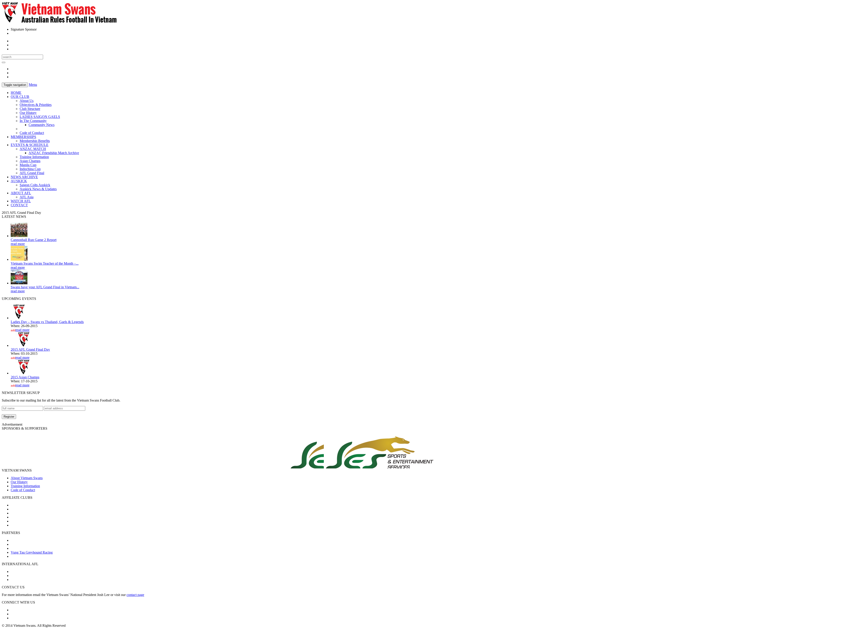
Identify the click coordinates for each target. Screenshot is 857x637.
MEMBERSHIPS (23, 137)
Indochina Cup (30, 169)
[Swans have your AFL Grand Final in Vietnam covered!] (19, 283)
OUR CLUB (20, 97)
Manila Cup (28, 165)
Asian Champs (30, 161)
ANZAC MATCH (33, 149)
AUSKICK (19, 181)
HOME (16, 93)
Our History (28, 113)
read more (18, 244)
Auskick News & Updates (38, 189)
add (13, 330)
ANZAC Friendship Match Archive (54, 153)
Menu (33, 85)
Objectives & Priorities (36, 105)
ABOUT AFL (21, 193)
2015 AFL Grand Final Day (30, 349)
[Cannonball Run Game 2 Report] (19, 236)
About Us (26, 101)
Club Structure (30, 109)
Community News (41, 125)
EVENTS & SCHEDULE (29, 145)
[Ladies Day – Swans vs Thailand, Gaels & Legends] (19, 318)
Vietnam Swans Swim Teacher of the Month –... (45, 263)
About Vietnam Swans (27, 478)
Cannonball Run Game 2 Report (33, 240)
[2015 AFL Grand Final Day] (23, 345)
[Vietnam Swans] (59, 22)
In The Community (33, 121)
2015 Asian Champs (25, 377)
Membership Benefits (35, 141)
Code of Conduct (32, 133)
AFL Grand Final (32, 173)
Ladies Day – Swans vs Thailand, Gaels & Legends (47, 322)
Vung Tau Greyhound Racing (32, 552)
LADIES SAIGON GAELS (40, 117)
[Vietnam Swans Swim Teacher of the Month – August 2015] (19, 259)
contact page (135, 595)
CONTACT (19, 205)
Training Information (34, 157)
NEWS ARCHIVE (24, 177)
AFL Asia (26, 197)
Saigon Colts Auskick (35, 185)
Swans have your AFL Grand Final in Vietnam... (45, 287)
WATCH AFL (21, 201)
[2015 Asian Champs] (23, 373)
